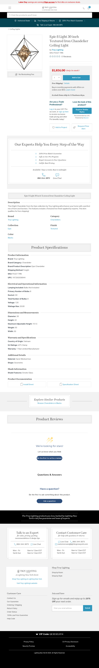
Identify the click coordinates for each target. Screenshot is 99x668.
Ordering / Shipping (14, 605)
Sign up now (49, 2)
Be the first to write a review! (49, 458)
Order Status (12, 612)
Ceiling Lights (14, 29)
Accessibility (70, 646)
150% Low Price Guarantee (17, 615)
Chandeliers (55, 220)
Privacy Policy (29, 642)
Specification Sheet (70, 384)
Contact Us (11, 598)
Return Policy (12, 608)
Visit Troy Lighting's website (27, 583)
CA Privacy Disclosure (70, 642)
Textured (54, 229)
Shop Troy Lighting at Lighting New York (27, 579)
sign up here (63, 112)
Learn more (70, 90)
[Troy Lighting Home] (49, 8)
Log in (52, 109)
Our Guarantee (12, 602)
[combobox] (49, 15)
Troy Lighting (57, 50)
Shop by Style (57, 576)
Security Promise (29, 646)
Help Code (11, 619)
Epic (9, 229)
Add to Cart (76, 77)
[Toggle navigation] (10, 8)
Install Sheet (28, 384)
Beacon (86, 118)
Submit (87, 608)
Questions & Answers (49, 474)
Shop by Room (57, 572)
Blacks (10, 238)
